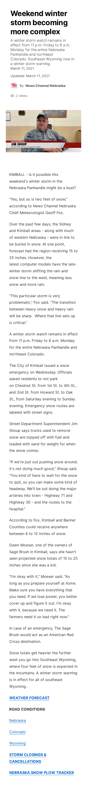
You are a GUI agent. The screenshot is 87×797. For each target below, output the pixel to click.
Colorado (17, 731)
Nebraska (17, 720)
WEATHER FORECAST (29, 697)
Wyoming (17, 743)
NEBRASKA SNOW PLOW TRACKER (41, 772)
